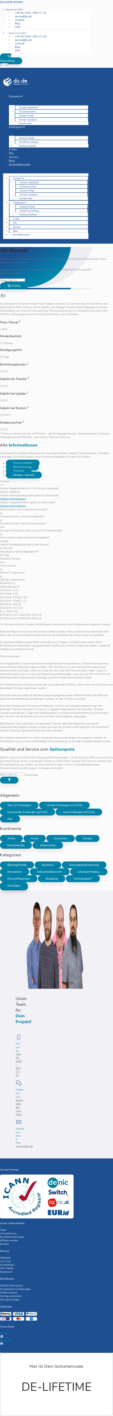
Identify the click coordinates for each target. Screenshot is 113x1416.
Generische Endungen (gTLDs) (27, 812)
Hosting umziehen (27, 145)
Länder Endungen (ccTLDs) (64, 805)
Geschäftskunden (20, 165)
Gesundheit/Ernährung (84, 865)
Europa (87, 838)
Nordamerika (16, 845)
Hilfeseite (5, 1257)
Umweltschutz (8, 1233)
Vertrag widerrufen (11, 1296)
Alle (10, 819)
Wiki (17, 27)
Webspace (15, 127)
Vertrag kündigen (10, 1299)
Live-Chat (5, 1261)
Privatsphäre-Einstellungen (15, 1289)
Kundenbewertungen (12, 1237)
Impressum (6, 1272)
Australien (60, 838)
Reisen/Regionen (18, 879)
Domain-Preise (26, 115)
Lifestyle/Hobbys (89, 872)
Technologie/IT (83, 879)
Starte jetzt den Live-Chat (19, 1107)
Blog (12, 161)
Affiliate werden (9, 1240)
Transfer (18, 471)
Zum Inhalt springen (11, 2)
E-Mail (13, 149)
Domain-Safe (25, 123)
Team (3, 1230)
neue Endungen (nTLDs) (79, 812)
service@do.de (24, 1146)
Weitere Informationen (13, 499)
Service (13, 157)
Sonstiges (13, 886)
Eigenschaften (22, 463)
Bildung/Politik (17, 865)
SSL (11, 153)
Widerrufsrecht (8, 1292)
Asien (34, 838)
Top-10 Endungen (19, 805)
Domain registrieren (28, 107)
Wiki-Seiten (7, 1268)
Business (48, 865)
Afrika (11, 838)
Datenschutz (16, 1285)
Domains (14, 96)
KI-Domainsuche (27, 111)
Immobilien (14, 872)
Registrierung (22, 467)
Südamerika (48, 845)
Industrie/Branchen (49, 872)
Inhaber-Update (23, 475)
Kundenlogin (7, 1264)
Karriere (4, 1244)
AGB (3, 1285)
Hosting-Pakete (26, 138)
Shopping (51, 879)
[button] (11, 58)
